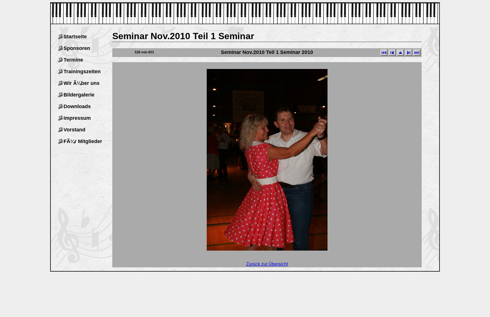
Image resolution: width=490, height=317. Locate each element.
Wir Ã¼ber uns (82, 83)
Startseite (75, 36)
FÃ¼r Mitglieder (83, 141)
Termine (73, 60)
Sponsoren (77, 48)
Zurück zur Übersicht (267, 264)
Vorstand (74, 130)
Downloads (77, 106)
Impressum (77, 118)
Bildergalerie (79, 95)
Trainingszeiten (82, 71)
